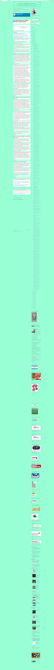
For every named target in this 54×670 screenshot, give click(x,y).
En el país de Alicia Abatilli (36, 607)
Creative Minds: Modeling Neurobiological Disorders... (36, 85)
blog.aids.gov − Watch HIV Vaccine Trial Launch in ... (36, 89)
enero (34, 300)
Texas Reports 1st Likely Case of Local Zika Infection (36, 70)
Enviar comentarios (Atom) (19, 231)
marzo (34, 298)
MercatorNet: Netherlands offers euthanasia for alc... (36, 224)
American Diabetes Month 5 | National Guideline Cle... (36, 149)
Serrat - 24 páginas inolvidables (38, 616)
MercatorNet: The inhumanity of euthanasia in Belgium (36, 74)
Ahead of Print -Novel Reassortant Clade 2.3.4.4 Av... (37, 200)
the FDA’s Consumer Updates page (24, 173)
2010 (33, 307)
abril (33, 297)
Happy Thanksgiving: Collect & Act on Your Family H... (36, 245)
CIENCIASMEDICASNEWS (27, 3)
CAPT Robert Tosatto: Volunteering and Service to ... (36, 218)
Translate (37, 24)
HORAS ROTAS (34, 573)
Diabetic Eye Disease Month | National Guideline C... (36, 143)
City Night (37, 610)
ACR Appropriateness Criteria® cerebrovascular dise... (36, 126)
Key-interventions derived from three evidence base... (36, 260)
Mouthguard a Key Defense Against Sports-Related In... (36, 64)
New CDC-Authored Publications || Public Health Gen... (37, 249)
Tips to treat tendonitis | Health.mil (35, 185)
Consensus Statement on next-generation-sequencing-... (36, 285)
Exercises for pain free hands (36, 189)
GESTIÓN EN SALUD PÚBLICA (36, 551)
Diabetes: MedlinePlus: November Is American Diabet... (37, 97)
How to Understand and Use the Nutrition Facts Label (22, 181)
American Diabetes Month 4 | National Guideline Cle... (36, 151)
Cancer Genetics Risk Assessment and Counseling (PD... (37, 211)
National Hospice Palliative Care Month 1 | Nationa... (36, 136)
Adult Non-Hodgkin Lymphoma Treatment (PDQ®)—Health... (36, 209)
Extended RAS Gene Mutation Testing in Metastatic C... (36, 233)
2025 (33, 32)
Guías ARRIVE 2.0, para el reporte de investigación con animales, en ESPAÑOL (38, 561)
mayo (34, 296)
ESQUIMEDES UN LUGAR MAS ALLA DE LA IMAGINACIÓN (36, 626)
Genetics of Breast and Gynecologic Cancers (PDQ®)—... (36, 213)
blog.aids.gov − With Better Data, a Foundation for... (37, 87)
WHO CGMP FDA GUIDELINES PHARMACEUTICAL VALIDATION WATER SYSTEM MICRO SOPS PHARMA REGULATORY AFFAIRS (36, 595)
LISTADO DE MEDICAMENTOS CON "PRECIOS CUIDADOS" (36, 636)
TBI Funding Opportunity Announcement (36, 121)
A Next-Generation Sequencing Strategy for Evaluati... (36, 279)
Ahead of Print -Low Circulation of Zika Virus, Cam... (36, 198)
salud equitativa (38, 329)
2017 (33, 41)
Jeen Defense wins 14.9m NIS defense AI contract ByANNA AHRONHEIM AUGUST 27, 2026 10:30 (36, 549)
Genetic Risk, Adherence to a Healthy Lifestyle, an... (36, 228)
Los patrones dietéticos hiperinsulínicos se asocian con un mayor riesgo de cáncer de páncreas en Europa (36, 566)
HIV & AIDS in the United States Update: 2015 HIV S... (36, 117)
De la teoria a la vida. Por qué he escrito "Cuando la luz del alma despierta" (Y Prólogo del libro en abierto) (38, 582)
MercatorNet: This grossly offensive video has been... (36, 222)
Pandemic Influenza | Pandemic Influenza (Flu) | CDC (36, 95)
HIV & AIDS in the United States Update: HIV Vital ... (36, 115)
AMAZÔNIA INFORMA (35, 631)
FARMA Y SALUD (35, 635)
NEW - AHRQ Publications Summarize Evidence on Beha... (37, 111)
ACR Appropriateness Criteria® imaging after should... (36, 124)
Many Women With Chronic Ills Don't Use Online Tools (36, 57)
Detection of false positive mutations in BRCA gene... (36, 289)
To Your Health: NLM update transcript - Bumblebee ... (36, 99)
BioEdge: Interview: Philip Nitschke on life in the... (36, 168)
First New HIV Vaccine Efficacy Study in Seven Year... (36, 175)
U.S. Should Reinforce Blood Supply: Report (36, 59)
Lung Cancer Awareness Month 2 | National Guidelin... (37, 140)
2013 (33, 304)
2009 (33, 308)
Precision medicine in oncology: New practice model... (36, 275)
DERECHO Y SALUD (35, 568)
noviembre (34, 44)
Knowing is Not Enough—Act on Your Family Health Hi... (37, 243)
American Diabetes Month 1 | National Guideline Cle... (36, 157)
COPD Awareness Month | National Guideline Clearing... (36, 145)
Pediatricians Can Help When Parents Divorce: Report (36, 51)
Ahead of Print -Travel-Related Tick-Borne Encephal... (36, 193)
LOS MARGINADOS (35, 547)
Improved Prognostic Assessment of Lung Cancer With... (36, 270)
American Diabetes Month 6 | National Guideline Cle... (36, 147)
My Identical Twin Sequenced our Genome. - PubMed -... (37, 264)
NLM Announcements (35, 173)
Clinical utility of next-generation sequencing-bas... (37, 283)
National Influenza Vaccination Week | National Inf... (36, 93)
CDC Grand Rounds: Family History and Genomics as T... (36, 247)
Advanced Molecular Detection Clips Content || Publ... (36, 241)
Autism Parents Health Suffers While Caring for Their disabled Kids (38, 622)
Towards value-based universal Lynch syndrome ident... (36, 274)
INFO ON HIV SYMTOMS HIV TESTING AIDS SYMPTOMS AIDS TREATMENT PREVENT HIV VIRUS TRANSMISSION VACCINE (36, 639)
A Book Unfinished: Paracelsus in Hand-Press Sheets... (37, 109)
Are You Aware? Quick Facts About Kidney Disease (36, 113)
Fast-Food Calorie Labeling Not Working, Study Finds (36, 72)
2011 (33, 306)
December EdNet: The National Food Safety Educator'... (36, 178)
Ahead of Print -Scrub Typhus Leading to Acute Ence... (36, 194)
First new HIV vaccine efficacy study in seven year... (36, 163)
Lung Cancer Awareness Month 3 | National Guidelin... (37, 138)
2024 (33, 33)
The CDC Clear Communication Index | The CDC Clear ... (36, 161)
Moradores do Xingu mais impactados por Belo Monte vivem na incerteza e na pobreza (36, 633)
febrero (34, 299)
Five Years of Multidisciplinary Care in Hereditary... (36, 287)
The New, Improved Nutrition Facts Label (19, 33)
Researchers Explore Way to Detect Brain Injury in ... (36, 60)
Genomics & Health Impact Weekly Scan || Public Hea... (36, 254)
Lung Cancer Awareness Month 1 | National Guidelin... (37, 142)
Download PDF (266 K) (21, 30)
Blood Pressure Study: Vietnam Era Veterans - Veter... (36, 119)
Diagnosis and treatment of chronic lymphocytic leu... (36, 277)
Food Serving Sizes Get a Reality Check (20, 193)
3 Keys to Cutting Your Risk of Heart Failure (36, 66)
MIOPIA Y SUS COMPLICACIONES (38, 603)
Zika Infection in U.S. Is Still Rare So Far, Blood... (37, 237)
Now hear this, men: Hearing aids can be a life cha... (36, 82)
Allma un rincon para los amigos (36, 647)
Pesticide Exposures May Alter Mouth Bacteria (36, 68)
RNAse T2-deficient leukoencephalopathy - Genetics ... (36, 105)
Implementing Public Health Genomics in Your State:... (36, 251)
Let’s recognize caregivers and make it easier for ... (36, 78)
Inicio (22, 229)
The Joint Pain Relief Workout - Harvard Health (36, 76)
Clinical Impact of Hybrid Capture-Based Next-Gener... (36, 272)
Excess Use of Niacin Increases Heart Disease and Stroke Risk (38, 598)
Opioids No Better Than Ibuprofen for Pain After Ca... (37, 55)
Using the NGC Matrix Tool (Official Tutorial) (36, 132)
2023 (33, 34)
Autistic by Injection (35, 620)
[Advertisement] (19, 223)
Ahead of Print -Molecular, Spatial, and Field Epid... (37, 202)
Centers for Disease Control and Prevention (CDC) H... (36, 101)
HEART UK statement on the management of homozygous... (37, 230)
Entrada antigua (28, 229)
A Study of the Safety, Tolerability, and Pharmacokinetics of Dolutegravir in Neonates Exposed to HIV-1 (36, 553)
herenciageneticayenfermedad (36, 564)
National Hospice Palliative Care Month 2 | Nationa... (36, 134)
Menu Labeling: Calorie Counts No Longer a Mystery (21, 34)
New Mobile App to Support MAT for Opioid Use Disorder (37, 103)
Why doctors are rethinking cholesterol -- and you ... (36, 226)
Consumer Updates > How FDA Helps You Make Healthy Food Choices (21, 11)
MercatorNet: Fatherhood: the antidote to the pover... (36, 159)
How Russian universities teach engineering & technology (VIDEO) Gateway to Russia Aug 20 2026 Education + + (36, 556)
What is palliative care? (35, 183)
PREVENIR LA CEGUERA (36, 602)
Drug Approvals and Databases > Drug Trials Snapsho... (36, 172)
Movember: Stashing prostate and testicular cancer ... (37, 80)
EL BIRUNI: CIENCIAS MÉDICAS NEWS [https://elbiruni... (35, 46)
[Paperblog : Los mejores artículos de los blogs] (34, 405)
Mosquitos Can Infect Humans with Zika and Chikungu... (36, 239)
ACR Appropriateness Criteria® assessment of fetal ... (36, 128)
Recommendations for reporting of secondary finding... (37, 262)
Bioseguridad (34, 559)
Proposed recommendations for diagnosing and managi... (36, 256)
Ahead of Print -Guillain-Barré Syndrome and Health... (36, 191)
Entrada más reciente (15, 229)
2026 (33, 31)
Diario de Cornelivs (35, 579)
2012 (33, 305)
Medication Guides (35, 176)
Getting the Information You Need (18, 37)
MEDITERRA (34, 646)
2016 (33, 42)
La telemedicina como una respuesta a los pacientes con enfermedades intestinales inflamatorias (38, 588)
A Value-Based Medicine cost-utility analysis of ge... (36, 258)
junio (34, 295)
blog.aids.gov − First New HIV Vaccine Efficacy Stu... (36, 166)
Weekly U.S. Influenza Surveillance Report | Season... (37, 91)
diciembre (34, 43)
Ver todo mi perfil (34, 362)
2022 (33, 35)
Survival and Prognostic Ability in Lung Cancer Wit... (37, 268)
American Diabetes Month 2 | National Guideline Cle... (36, 155)
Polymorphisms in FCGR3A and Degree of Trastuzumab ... (36, 235)
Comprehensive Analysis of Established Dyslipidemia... (36, 232)
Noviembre (34, 608)
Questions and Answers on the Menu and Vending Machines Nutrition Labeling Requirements (21, 185)
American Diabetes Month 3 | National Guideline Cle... (36, 153)
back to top (14, 52)
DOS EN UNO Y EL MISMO (36, 592)
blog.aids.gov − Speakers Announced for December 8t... (36, 164)
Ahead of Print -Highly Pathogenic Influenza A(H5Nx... (37, 196)
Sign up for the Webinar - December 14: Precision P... (36, 253)
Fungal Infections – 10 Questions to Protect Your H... (37, 182)
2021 (33, 36)
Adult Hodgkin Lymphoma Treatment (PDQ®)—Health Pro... (36, 206)
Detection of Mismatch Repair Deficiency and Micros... (36, 281)
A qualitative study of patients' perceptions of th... (36, 266)
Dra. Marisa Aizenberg (35, 585)
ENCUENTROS (34, 615)
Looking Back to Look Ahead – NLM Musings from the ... (36, 107)
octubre (34, 290)
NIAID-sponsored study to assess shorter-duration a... (36, 170)
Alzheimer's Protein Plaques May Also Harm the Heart (36, 62)
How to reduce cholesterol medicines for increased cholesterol (38, 642)
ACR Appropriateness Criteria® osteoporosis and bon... (36, 122)
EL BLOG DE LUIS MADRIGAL (35, 591)
